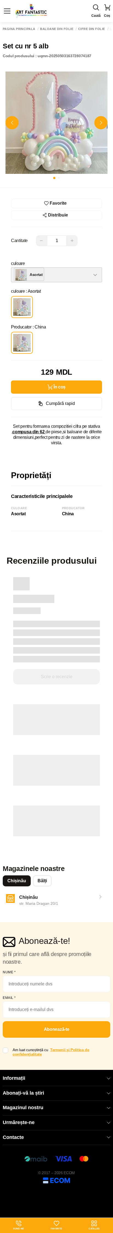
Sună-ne (18, 1225)
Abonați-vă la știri (23, 1093)
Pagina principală (19, 29)
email (9, 998)
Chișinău (16, 880)
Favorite (56, 1228)
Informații (14, 1078)
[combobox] (56, 274)
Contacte (13, 1137)
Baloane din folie (56, 29)
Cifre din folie (91, 29)
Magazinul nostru (23, 1107)
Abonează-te (56, 1029)
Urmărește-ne (19, 1122)
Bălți (42, 880)
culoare (18, 263)
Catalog (94, 1228)
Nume (9, 972)
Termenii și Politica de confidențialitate (51, 1052)
